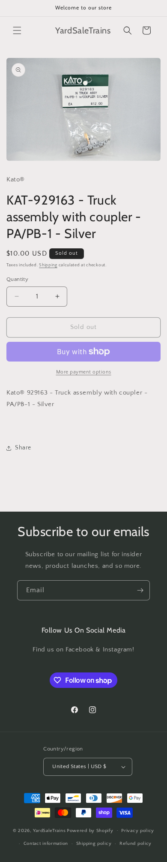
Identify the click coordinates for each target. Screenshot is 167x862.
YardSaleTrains (49, 830)
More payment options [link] (83, 372)
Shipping (48, 265)
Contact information (46, 843)
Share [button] (23, 447)
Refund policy (135, 843)
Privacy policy (137, 830)
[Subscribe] (140, 590)
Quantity (17, 279)
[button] (17, 30)
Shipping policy (94, 843)
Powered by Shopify (90, 830)
